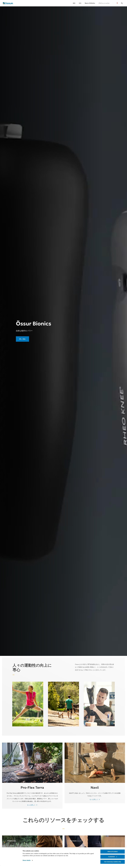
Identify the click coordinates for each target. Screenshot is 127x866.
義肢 (74, 3)
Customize (111, 856)
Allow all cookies (112, 851)
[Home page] (8, 3)
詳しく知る (22, 339)
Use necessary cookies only (112, 861)
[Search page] (122, 3)
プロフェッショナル (103, 3)
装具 (80, 3)
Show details (26, 860)
